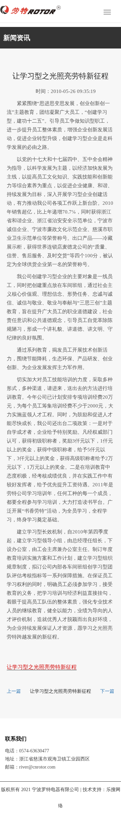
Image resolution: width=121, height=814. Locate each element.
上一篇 (14, 691)
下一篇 (107, 691)
